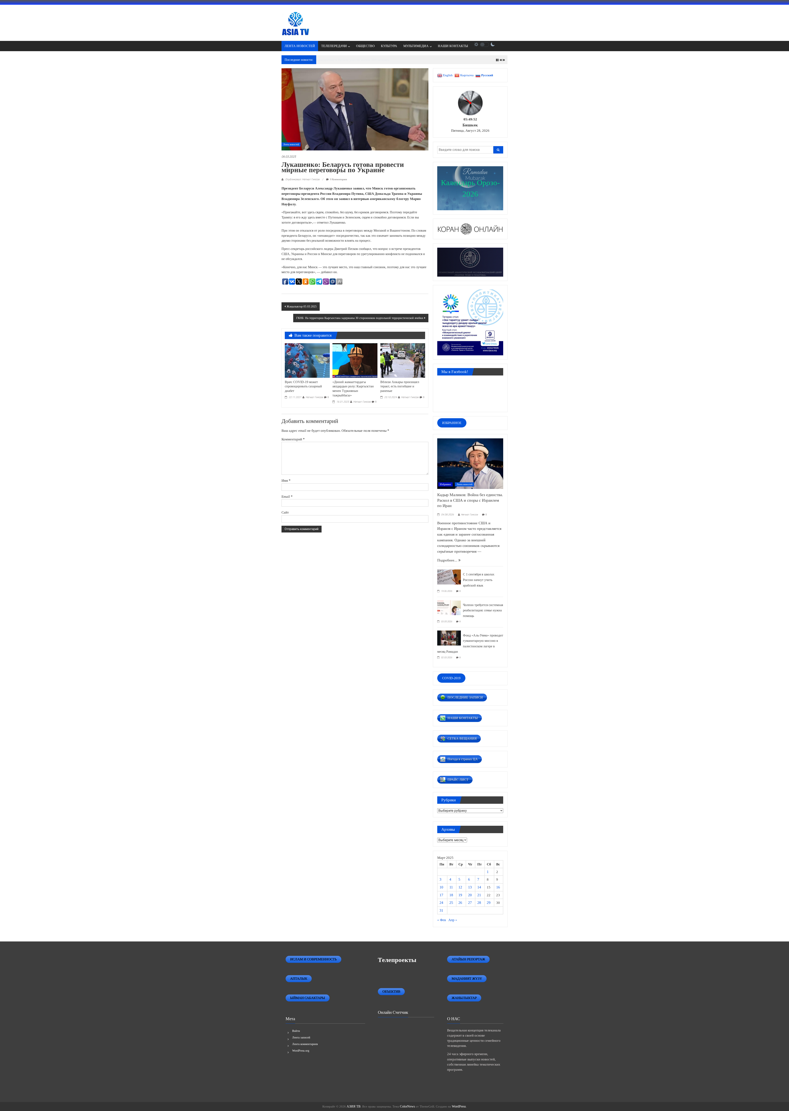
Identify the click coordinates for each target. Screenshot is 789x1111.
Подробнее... (447, 560)
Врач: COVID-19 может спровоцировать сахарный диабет (303, 386)
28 (479, 903)
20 (470, 895)
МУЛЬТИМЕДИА (416, 46)
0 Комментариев (338, 179)
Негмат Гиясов (314, 397)
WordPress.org (300, 1050)
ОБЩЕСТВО (365, 46)
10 (441, 887)
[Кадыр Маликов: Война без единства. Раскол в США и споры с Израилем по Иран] (470, 463)
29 (488, 903)
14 (479, 887)
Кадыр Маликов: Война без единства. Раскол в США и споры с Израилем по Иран (470, 500)
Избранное (445, 484)
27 (470, 903)
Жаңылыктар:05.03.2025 (302, 306)
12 (460, 887)
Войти (296, 1030)
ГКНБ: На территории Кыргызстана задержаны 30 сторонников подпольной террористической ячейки (359, 318)
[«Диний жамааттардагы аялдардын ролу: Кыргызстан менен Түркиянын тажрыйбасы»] (354, 360)
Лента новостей (291, 144)
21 (479, 895)
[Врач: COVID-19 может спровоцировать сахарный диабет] (307, 360)
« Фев (441, 920)
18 (451, 895)
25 (451, 903)
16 (498, 887)
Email (287, 496)
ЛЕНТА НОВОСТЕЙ (300, 46)
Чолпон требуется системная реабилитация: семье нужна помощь (483, 610)
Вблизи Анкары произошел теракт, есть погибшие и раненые (399, 386)
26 (460, 903)
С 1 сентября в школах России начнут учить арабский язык (478, 579)
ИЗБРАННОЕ (451, 423)
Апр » (452, 920)
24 (441, 903)
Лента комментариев (305, 1044)
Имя (286, 480)
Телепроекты (397, 959)
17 (441, 895)
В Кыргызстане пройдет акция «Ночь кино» (349, 60)
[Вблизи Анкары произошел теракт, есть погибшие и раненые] (402, 360)
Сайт (285, 512)
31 (441, 910)
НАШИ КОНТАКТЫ (453, 46)
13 (470, 887)
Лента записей (301, 1037)
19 (460, 895)
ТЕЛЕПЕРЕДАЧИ (334, 46)
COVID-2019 (451, 678)
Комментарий (293, 439)
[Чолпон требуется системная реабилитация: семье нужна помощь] (449, 607)
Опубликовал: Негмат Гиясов (302, 179)
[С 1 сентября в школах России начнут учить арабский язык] (449, 577)
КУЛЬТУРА (389, 46)
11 (451, 887)
